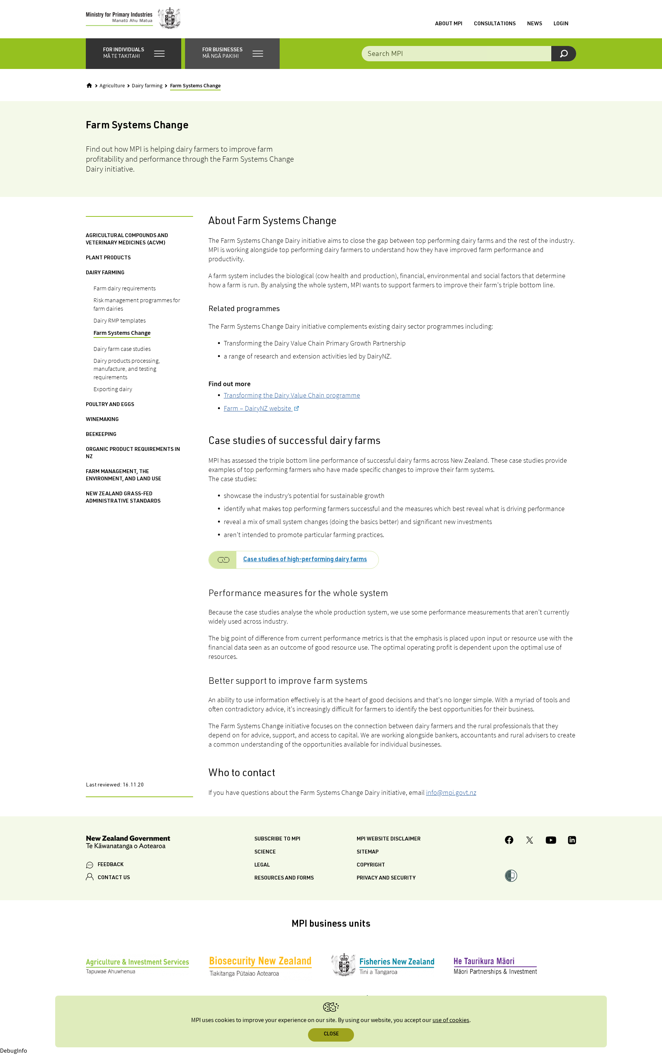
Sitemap (368, 852)
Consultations (495, 24)
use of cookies (451, 1020)
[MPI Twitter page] (529, 841)
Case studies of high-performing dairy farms (305, 560)
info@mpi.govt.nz (451, 792)
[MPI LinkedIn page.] (572, 841)
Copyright (371, 865)
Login (561, 24)
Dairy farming (147, 85)
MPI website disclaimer (389, 839)
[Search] (563, 53)
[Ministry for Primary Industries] (133, 19)
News (534, 24)
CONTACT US (114, 878)
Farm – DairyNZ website (258, 408)
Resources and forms (284, 878)
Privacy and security (386, 878)
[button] (133, 53)
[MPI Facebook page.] (509, 841)
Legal (262, 865)
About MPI (448, 24)
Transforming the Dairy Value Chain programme (292, 395)
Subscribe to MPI (277, 839)
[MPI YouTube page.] (551, 841)
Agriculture (112, 85)
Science (265, 852)
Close (331, 1034)
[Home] (89, 85)
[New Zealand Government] (128, 843)
